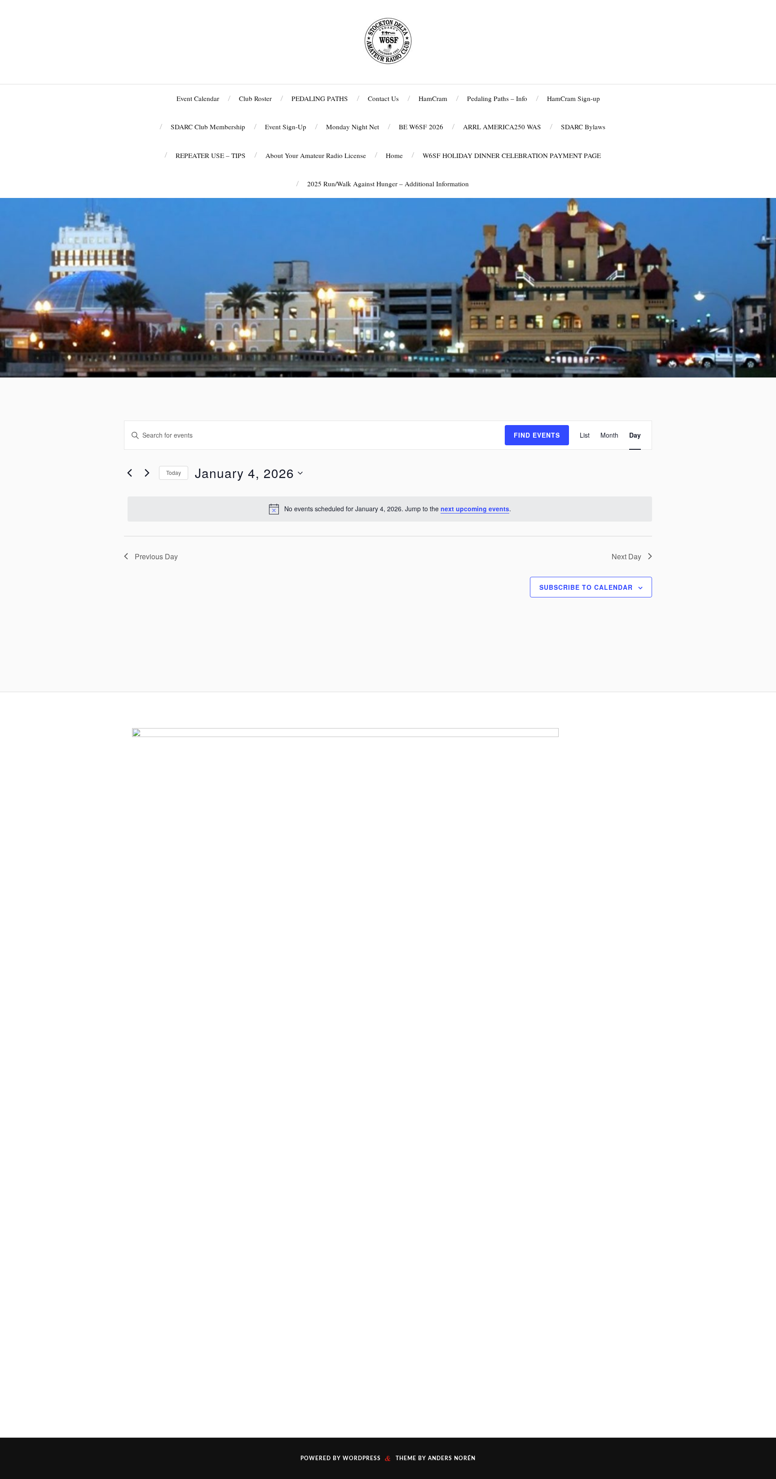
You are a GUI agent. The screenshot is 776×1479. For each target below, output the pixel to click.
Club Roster (255, 98)
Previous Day (156, 556)
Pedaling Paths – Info (497, 98)
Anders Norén (452, 1458)
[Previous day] (129, 473)
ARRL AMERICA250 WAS (502, 126)
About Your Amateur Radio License (315, 155)
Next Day (626, 556)
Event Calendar (197, 98)
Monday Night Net (352, 126)
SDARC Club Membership (208, 126)
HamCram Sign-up (573, 98)
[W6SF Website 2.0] (388, 41)
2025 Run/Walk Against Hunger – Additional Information (388, 183)
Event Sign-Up (285, 126)
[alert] (390, 509)
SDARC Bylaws (583, 126)
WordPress (362, 1458)
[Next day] (146, 473)
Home (394, 155)
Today (173, 472)
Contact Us (383, 98)
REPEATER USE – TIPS (211, 155)
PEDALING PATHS (319, 98)
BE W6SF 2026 (421, 126)
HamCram (433, 98)
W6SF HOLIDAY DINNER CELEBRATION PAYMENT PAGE (512, 155)
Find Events (537, 434)
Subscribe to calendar (586, 587)
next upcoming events (475, 508)
